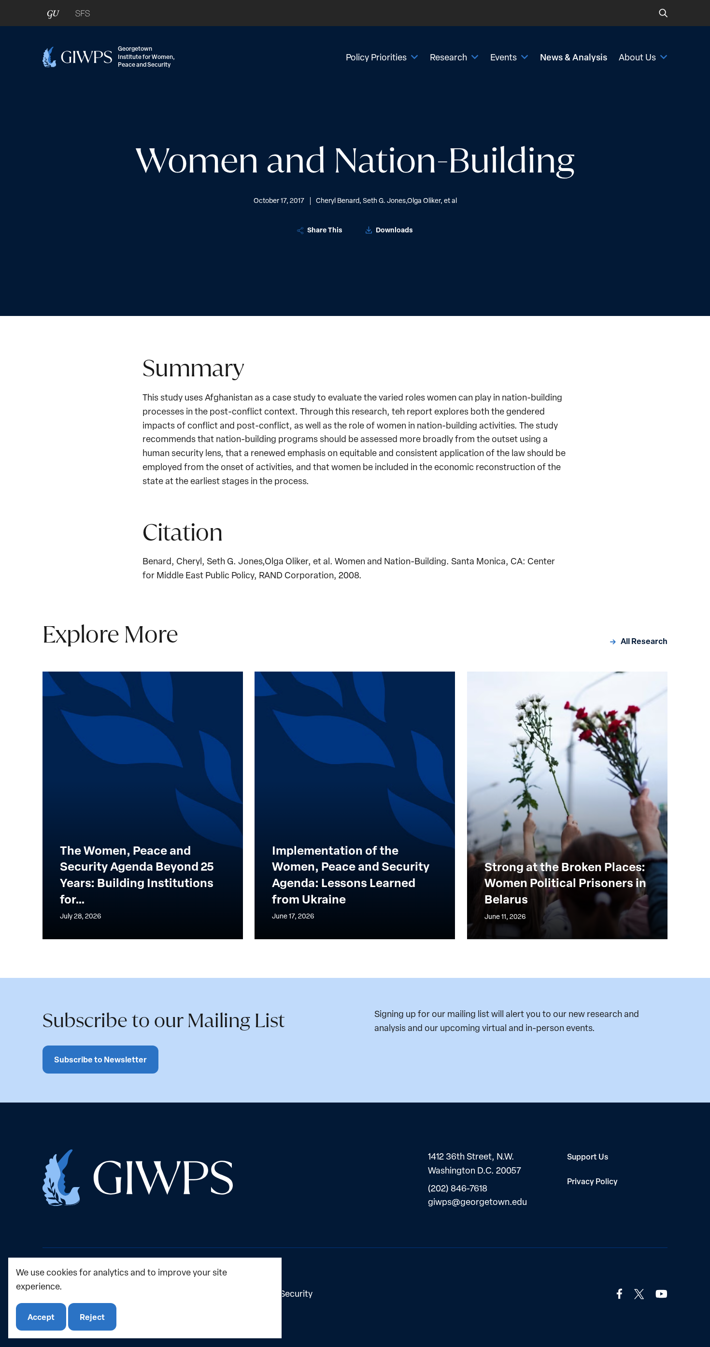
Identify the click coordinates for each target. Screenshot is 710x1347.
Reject (92, 1316)
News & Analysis (573, 57)
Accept (41, 1316)
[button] (656, 13)
